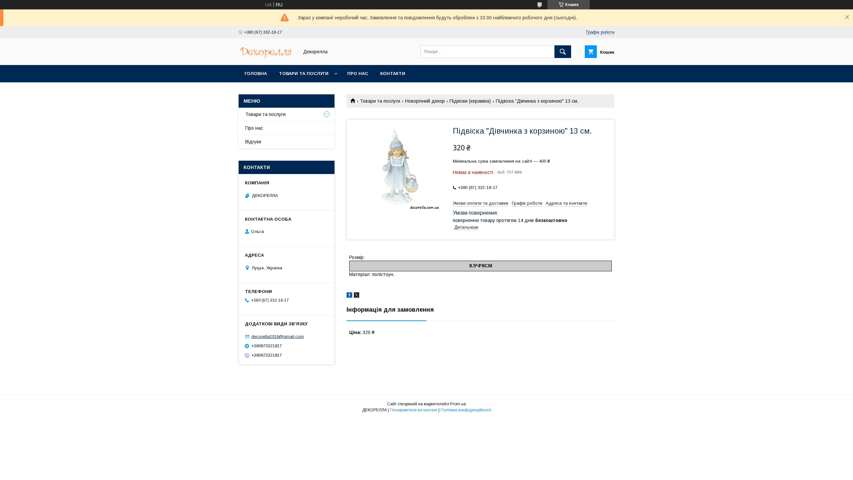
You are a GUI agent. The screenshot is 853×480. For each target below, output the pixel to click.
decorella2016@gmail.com (277, 336)
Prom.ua (458, 404)
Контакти (392, 73)
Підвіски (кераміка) (470, 101)
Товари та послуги (304, 73)
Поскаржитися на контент (413, 410)
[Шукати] (562, 51)
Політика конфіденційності (465, 410)
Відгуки (253, 141)
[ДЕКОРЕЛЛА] (267, 56)
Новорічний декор (425, 101)
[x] (356, 296)
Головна (256, 73)
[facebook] (349, 296)
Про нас (357, 73)
